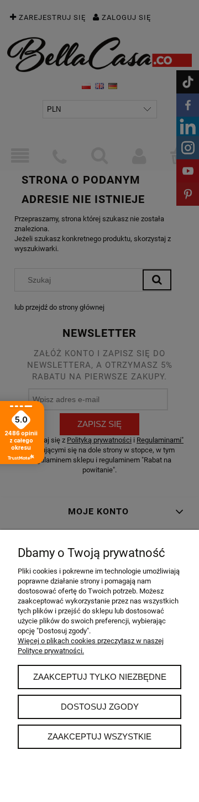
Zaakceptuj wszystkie (99, 736)
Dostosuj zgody (100, 706)
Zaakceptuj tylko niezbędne (99, 676)
